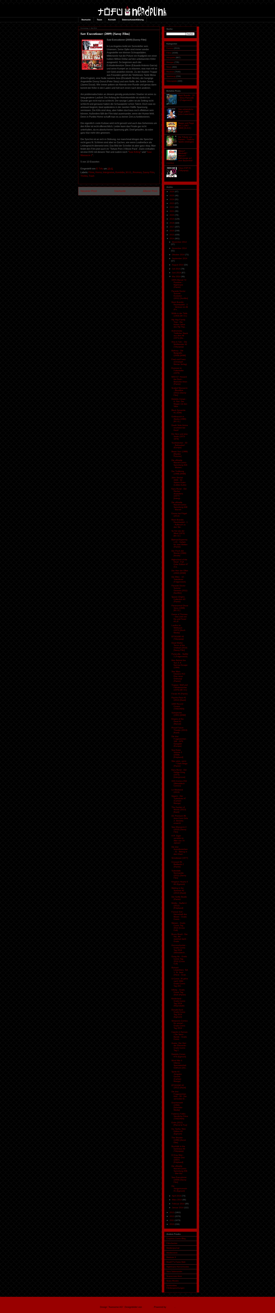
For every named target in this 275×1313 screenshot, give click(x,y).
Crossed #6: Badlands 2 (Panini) (177, 864)
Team (99, 19)
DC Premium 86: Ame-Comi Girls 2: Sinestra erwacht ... (179, 819)
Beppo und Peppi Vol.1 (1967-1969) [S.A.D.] (186, 125)
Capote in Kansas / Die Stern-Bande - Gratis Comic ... (179, 1035)
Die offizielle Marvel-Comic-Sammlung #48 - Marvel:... (179, 506)
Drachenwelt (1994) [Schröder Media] (177, 1106)
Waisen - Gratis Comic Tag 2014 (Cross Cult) (178, 926)
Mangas (170, 62)
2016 (172, 230)
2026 (172, 191)
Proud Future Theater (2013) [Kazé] (179, 730)
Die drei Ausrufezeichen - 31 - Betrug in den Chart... (179, 850)
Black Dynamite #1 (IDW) (178, 411)
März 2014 (177, 1199)
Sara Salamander (174, 1271)
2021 (172, 211)
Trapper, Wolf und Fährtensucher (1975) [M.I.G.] (179, 687)
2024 (172, 199)
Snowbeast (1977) (179, 858)
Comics (169, 48)
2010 (172, 1224)
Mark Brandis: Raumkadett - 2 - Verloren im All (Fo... (179, 305)
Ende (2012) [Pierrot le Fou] (179, 1123)
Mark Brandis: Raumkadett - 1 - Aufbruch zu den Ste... (179, 523)
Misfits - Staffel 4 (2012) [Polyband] (178, 905)
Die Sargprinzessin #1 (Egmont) (179, 1188)
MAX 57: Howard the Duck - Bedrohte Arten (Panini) (179, 380)
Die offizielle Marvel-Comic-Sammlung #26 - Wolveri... (179, 464)
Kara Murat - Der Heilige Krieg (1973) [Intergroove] (179, 773)
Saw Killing (134, 152)
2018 (172, 223)
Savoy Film (148, 172)
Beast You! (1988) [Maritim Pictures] (179, 453)
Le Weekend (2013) (177, 791)
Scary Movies (172, 1281)
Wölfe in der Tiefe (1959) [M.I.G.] (179, 314)
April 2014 (177, 1196)
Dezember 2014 (179, 242)
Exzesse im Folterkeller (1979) (177, 370)
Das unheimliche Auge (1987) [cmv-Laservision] (186, 111)
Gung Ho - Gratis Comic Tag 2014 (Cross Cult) (179, 960)
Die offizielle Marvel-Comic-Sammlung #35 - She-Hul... (179, 1169)
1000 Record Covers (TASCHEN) (177, 706)
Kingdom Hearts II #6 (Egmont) (179, 883)
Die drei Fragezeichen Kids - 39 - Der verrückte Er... (179, 1095)
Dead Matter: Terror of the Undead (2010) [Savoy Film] (179, 646)
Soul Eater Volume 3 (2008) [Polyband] (177, 753)
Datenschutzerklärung (133, 19)
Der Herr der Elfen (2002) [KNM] (179, 571)
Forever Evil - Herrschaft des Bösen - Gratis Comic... (179, 915)
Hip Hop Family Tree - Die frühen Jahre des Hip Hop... (178, 323)
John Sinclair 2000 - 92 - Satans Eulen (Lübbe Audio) (178, 481)
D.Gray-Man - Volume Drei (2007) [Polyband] (178, 1158)
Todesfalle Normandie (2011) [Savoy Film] (178, 874)
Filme (91, 172)
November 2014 (179, 248)
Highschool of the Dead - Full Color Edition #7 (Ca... (179, 563)
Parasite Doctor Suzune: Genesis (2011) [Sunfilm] (179, 589)
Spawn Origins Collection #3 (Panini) (178, 599)
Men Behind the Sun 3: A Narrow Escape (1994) (179, 664)
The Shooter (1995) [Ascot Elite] (178, 1140)
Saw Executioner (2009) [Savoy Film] (179, 1179)
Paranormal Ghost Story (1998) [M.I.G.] (179, 608)
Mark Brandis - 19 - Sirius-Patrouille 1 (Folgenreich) (186, 97)
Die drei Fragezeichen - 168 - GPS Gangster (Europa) (179, 741)
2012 (172, 1216)
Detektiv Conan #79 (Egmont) (178, 1055)
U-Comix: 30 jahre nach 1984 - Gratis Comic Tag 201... (179, 982)
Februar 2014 (178, 1203)
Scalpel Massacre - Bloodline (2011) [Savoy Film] (179, 391)
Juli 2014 (176, 269)
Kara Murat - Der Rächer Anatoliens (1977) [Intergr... (179, 493)
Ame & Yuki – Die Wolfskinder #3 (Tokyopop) (179, 344)
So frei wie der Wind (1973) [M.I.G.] (178, 533)
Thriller (84, 176)
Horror (98, 172)
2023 (172, 203)
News (168, 67)
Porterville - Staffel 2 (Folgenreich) (179, 655)
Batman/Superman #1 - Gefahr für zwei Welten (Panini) (179, 543)
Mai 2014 (176, 276)
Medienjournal (172, 1248)
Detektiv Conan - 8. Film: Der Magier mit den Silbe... (179, 402)
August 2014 (178, 265)
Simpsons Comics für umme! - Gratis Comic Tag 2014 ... (179, 1024)
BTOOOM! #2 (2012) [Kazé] (178, 1086)
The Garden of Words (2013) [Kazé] (178, 809)
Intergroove (108, 172)
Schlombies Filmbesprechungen (175, 1286)
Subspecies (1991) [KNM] (178, 713)
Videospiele (171, 81)
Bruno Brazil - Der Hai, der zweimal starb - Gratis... (179, 938)
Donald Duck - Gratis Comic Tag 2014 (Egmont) (178, 1013)
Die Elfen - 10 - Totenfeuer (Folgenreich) (178, 579)
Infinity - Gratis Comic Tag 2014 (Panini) (178, 992)
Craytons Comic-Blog (176, 1238)
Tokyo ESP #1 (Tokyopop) (184, 169)
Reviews (137, 172)
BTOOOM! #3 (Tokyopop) (177, 637)
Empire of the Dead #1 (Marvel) (177, 721)
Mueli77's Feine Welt (175, 1262)
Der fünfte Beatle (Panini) (179, 898)
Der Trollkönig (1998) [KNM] (178, 472)
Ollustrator (148, 1307)
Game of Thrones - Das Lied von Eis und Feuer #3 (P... (179, 618)
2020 (172, 215)
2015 (172, 234)
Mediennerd (171, 1253)
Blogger (171, 1307)
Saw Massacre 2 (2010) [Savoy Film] (178, 829)
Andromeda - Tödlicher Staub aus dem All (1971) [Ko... (179, 334)
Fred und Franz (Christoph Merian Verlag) (179, 361)
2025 (172, 195)
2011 (172, 1220)
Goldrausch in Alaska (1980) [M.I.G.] (178, 419)
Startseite (86, 19)
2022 (172, 207)
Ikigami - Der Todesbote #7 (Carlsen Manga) (178, 799)
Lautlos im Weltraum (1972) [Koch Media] (178, 629)
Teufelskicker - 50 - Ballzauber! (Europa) (179, 445)
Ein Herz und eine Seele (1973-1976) (179, 436)
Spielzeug (170, 76)
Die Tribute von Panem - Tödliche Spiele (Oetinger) (186, 139)
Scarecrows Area (174, 1276)
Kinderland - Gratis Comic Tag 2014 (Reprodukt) (178, 1002)
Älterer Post (150, 190)
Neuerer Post (88, 190)
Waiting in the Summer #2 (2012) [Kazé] (178, 890)
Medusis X (171, 1257)
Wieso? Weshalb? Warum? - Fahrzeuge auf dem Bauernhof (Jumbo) (179, 157)
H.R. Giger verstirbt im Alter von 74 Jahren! (177, 839)
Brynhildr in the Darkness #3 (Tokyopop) (178, 1148)
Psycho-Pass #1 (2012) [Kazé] (178, 698)
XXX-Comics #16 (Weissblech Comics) (179, 783)
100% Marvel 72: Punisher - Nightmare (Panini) (179, 283)
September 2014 (179, 258)
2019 (172, 219)
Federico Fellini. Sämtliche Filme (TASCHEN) (179, 1116)
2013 (172, 1212)
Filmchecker (171, 1243)
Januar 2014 (178, 1207)
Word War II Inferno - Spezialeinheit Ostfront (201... (179, 1064)
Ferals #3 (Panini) (179, 694)
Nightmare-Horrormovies (177, 1267)
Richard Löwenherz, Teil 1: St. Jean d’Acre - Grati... (179, 971)
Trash (91, 176)
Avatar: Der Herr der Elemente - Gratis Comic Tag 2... (179, 1046)
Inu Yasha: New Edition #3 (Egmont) (178, 1131)
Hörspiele (170, 57)
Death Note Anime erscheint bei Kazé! (179, 427)
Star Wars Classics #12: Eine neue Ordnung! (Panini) (178, 676)
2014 (172, 238)
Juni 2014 (176, 272)
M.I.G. (129, 172)
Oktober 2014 (178, 254)
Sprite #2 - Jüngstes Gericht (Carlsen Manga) (176, 1076)
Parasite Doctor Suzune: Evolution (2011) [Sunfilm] (179, 294)
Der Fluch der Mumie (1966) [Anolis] (178, 553)
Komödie (120, 172)
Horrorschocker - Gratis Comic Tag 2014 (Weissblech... (179, 949)
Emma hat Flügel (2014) (179, 514)
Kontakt (112, 19)
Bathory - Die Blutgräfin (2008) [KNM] (178, 353)
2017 (172, 227)
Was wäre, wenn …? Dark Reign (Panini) (179, 763)
